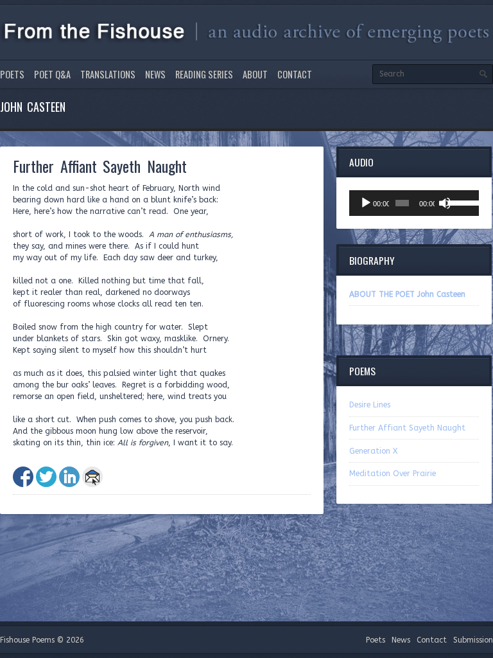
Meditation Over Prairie (392, 473)
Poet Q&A (52, 74)
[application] (414, 203)
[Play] (365, 203)
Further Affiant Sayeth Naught (407, 427)
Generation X (373, 451)
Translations (107, 74)
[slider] (460, 201)
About (255, 74)
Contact (294, 74)
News (155, 74)
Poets (12, 74)
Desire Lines (369, 404)
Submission (473, 640)
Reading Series (204, 74)
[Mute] (444, 203)
